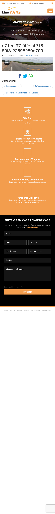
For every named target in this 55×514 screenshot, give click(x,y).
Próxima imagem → (43, 86)
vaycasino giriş (28, 310)
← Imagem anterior (12, 86)
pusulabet (12, 310)
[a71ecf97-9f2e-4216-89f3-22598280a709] (27, 64)
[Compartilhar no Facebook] (19, 77)
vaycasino (20, 310)
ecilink (6, 310)
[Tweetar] (25, 77)
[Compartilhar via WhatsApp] (30, 77)
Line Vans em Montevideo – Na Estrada (21, 92)
